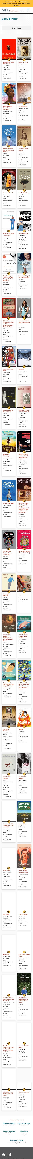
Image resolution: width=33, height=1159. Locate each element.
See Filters (17, 28)
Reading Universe (14, 1141)
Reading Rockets (9, 1124)
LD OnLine (22, 1133)
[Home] (10, 10)
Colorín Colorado (9, 1132)
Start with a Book (23, 1124)
